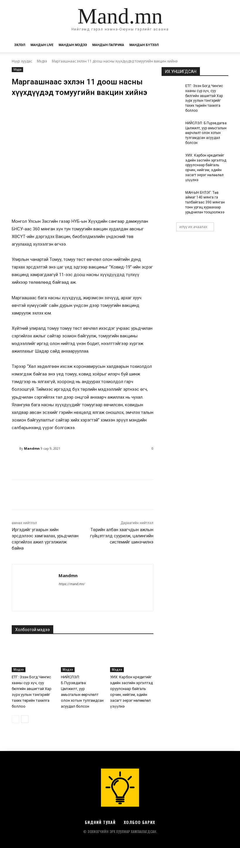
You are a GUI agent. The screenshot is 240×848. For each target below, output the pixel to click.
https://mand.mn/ (72, 584)
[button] (221, 45)
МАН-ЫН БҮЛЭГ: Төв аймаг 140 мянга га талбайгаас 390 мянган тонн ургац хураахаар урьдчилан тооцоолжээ (205, 202)
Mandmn (32, 448)
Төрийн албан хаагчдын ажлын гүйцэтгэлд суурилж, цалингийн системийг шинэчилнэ (121, 536)
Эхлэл (19, 45)
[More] (161, 463)
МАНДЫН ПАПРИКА (108, 45)
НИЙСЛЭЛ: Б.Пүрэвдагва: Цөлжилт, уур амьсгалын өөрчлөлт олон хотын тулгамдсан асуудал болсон (206, 133)
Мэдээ (42, 61)
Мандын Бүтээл (144, 45)
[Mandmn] (15, 448)
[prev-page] (15, 719)
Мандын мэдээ (73, 45)
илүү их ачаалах (193, 226)
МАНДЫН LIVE (41, 45)
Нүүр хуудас (22, 61)
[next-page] (24, 719)
